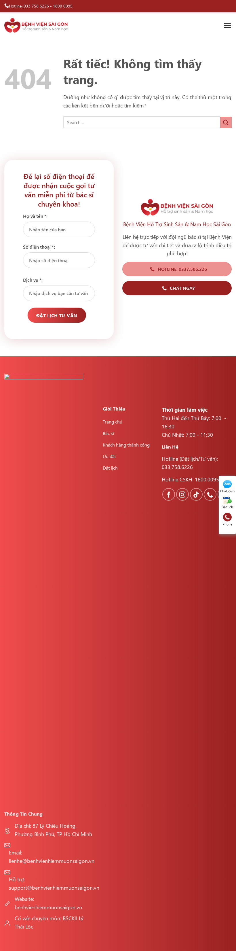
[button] (227, 25)
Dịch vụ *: (33, 280)
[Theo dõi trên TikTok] (196, 494)
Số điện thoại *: (39, 247)
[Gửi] (226, 122)
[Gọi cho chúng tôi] (210, 494)
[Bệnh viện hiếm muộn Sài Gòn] (36, 25)
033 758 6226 (36, 6)
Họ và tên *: (35, 216)
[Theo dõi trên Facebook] (168, 494)
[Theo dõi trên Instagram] (182, 494)
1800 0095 (63, 6)
